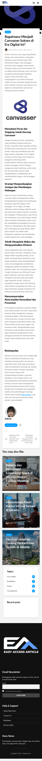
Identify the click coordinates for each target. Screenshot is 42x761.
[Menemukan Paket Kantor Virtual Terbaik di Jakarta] (21, 510)
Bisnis (8, 32)
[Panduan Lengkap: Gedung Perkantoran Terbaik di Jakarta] (21, 547)
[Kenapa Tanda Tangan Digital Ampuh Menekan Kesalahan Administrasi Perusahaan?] (11, 621)
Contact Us (7, 716)
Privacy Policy (9, 725)
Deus (29, 753)
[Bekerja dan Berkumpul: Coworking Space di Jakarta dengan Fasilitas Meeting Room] (21, 473)
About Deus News (10, 711)
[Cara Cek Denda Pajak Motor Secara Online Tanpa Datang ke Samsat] (11, 609)
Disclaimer (7, 720)
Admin (10, 50)
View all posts (11, 425)
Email (4, 683)
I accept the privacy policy (13, 691)
